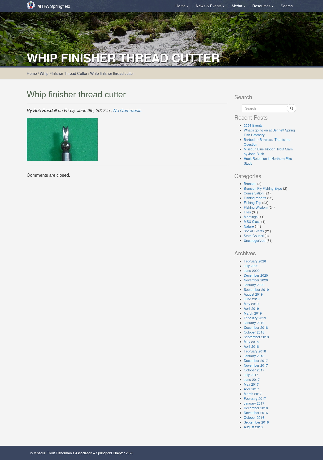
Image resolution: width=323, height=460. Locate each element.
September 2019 (256, 289)
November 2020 (256, 280)
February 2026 (255, 261)
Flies (247, 212)
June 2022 (252, 270)
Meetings (251, 216)
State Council (254, 235)
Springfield (53, 6)
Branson (250, 183)
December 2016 (256, 408)
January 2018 (254, 355)
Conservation (254, 193)
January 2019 (254, 322)
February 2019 (255, 318)
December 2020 (256, 275)
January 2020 (254, 284)
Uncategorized (255, 240)
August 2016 (253, 426)
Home (180, 6)
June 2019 (252, 299)
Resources (261, 6)
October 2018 (254, 332)
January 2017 (254, 403)
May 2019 (251, 303)
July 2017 (251, 374)
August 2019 (253, 294)
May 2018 (251, 341)
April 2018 (251, 346)
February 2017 (255, 398)
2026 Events (253, 125)
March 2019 (253, 313)
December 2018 (256, 327)
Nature (249, 226)
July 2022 (251, 265)
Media (237, 6)
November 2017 (256, 365)
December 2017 (256, 360)
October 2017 (254, 370)
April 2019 (251, 308)
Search (287, 6)
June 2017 (252, 379)
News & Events (209, 6)
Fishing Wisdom (256, 207)
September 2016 (256, 422)
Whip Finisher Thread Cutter (63, 73)
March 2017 (253, 393)
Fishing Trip (252, 202)
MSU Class (252, 221)
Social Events (254, 231)
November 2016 (256, 412)
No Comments (127, 110)
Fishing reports (255, 197)
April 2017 (251, 389)
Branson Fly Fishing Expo (263, 188)
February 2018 (255, 351)
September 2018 (256, 336)
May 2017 (251, 384)
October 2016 (254, 417)
